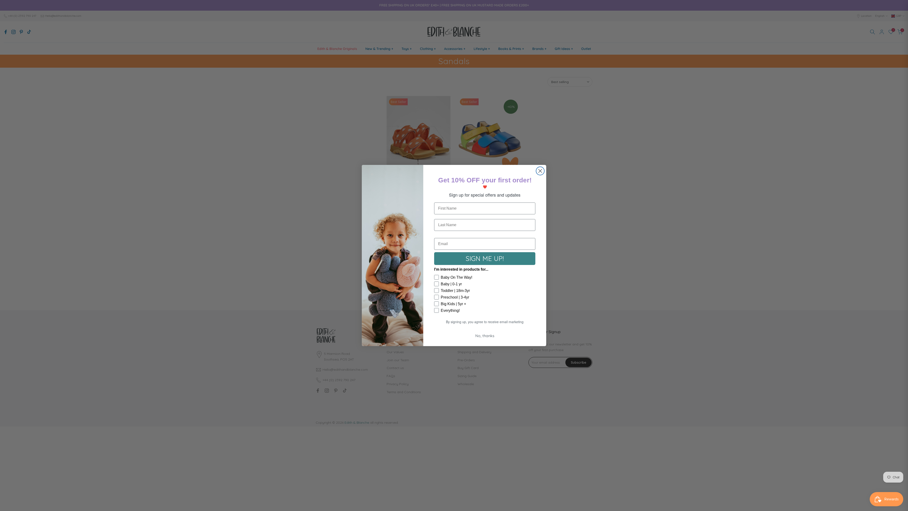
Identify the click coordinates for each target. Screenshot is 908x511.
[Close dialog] (540, 171)
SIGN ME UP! (485, 258)
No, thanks (484, 335)
